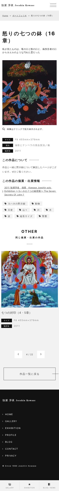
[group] (29, 301)
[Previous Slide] (18, 354)
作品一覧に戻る (29, 373)
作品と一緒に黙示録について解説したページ (26, 167)
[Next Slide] (41, 354)
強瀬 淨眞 (18, 5)
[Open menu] (53, 5)
